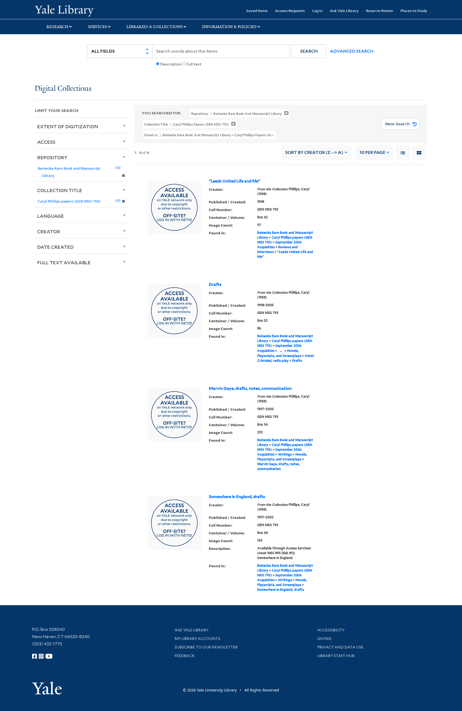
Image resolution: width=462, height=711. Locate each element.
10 (372, 152)
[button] (309, 51)
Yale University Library (64, 10)
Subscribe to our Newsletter (206, 647)
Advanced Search (352, 51)
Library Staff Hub (336, 656)
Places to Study (414, 10)
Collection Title (59, 190)
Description (171, 64)
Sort (314, 152)
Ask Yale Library (344, 10)
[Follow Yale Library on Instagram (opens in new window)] (41, 656)
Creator (48, 231)
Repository (52, 157)
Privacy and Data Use (340, 647)
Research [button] (57, 26)
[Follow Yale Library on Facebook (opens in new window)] (34, 656)
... (281, 351)
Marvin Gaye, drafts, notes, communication (250, 388)
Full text (194, 64)
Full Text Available (64, 262)
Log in (317, 10)
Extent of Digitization (67, 126)
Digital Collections (63, 89)
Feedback (185, 656)
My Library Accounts (197, 638)
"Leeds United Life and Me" (234, 181)
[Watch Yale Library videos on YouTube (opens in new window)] (48, 656)
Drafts (215, 284)
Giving (324, 638)
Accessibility (331, 630)
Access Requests (290, 10)
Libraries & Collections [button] (154, 26)
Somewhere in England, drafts (237, 496)
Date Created (55, 247)
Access (46, 142)
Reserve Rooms (379, 10)
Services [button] (97, 26)
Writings (285, 454)
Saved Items (257, 10)
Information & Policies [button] (229, 26)
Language (50, 216)
